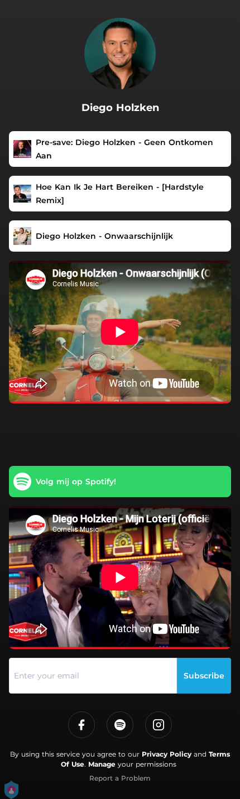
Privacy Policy (166, 754)
